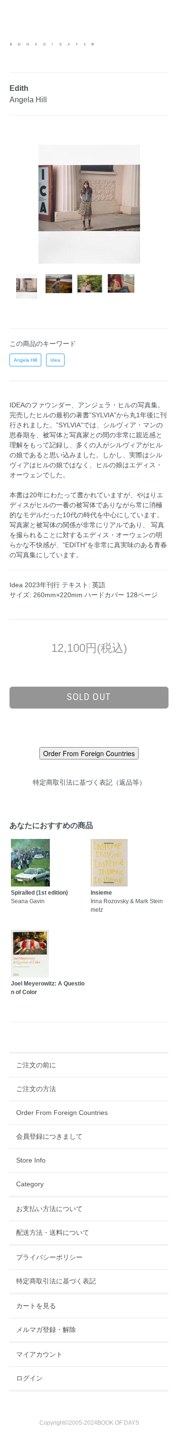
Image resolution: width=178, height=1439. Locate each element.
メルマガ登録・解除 (46, 1329)
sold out (89, 697)
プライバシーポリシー (49, 1257)
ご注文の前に (36, 1065)
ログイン (29, 1378)
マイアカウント (39, 1354)
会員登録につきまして (49, 1136)
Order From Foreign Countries (62, 1112)
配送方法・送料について (52, 1232)
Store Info (31, 1160)
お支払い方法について (49, 1208)
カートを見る (36, 1306)
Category (30, 1184)
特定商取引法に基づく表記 (56, 1281)
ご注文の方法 (36, 1089)
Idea (55, 360)
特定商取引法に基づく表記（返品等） (89, 782)
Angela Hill (25, 360)
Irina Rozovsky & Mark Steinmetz (127, 901)
